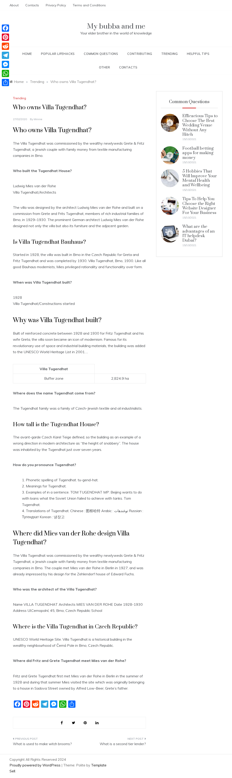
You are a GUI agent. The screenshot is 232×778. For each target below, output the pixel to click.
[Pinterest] (5, 37)
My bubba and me (116, 26)
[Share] (5, 82)
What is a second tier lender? (123, 744)
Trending (169, 54)
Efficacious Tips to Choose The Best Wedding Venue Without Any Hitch (200, 125)
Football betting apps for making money (198, 153)
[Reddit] (5, 46)
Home (27, 54)
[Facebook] (5, 28)
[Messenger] (5, 64)
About (14, 5)
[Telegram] (5, 55)
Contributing (139, 54)
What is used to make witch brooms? (42, 744)
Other (104, 67)
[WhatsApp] (5, 73)
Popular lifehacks (58, 54)
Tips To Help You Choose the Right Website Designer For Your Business (199, 205)
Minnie (38, 119)
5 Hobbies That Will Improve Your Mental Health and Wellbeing (199, 178)
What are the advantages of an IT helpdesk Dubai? (198, 233)
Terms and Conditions (89, 5)
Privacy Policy (56, 5)
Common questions (101, 54)
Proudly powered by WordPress (35, 765)
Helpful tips (198, 54)
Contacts (32, 5)
